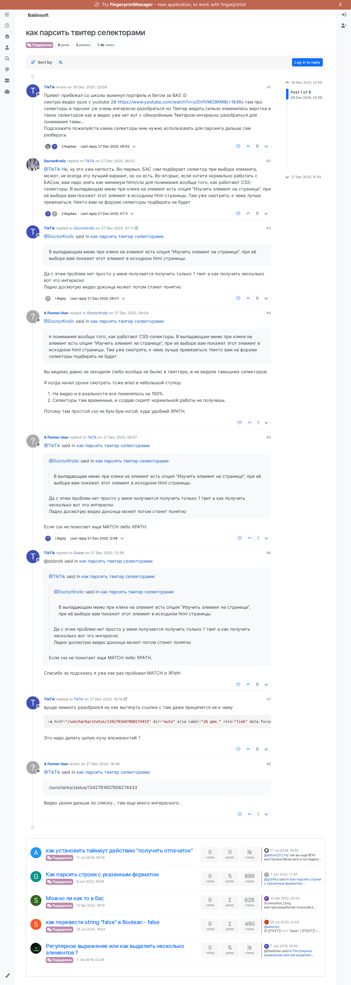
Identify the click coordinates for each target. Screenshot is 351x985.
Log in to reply (307, 62)
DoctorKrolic (55, 161)
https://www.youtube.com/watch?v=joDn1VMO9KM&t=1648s (181, 102)
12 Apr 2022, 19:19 (90, 905)
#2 (269, 161)
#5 (269, 437)
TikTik (49, 87)
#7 (269, 699)
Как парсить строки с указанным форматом (102, 874)
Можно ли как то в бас (75, 898)
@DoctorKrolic (59, 236)
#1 (269, 87)
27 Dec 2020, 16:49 (103, 764)
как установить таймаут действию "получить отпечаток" (119, 850)
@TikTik (52, 169)
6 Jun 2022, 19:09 (90, 881)
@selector (271, 927)
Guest (79, 553)
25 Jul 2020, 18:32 (91, 929)
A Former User (56, 313)
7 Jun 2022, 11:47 (284, 874)
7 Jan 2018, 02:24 (90, 960)
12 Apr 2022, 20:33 (285, 898)
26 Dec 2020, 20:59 (90, 87)
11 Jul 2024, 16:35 (284, 850)
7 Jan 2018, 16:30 (284, 946)
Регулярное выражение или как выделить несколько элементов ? (288, 955)
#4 (269, 313)
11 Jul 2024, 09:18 (90, 857)
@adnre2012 (274, 855)
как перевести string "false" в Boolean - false (103, 922)
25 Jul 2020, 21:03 (284, 922)
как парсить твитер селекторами (126, 236)
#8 (269, 764)
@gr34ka (271, 879)
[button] (7, 975)
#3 (269, 228)
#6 (269, 553)
